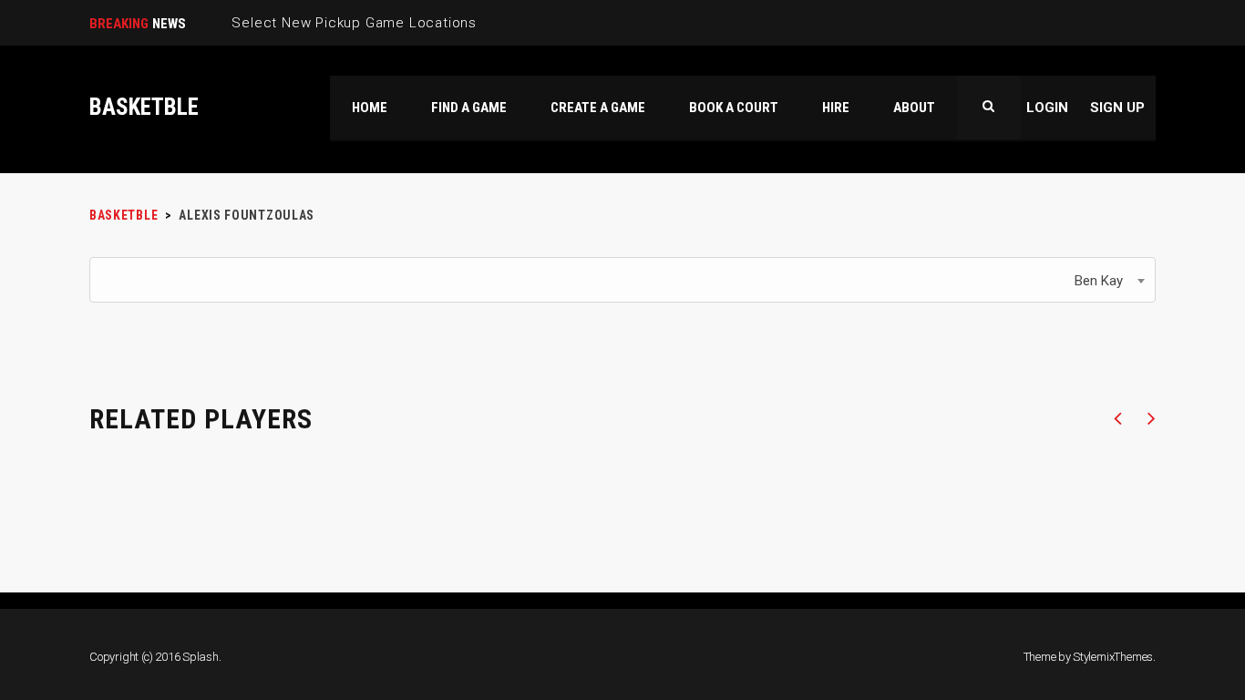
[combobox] (622, 280)
